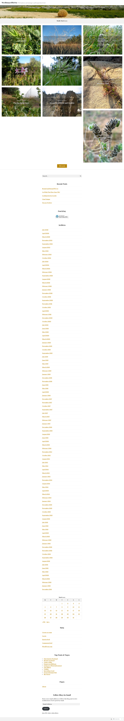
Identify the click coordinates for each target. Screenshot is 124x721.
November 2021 (47, 304)
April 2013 (45, 533)
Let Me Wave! (62, 72)
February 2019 (46, 371)
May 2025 (45, 251)
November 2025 (47, 240)
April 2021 (45, 311)
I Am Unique (46, 199)
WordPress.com (47, 646)
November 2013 (47, 508)
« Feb (43, 622)
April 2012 (45, 575)
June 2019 (45, 360)
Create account (47, 632)
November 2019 (47, 346)
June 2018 (45, 385)
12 (45, 610)
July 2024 (45, 261)
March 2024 (46, 268)
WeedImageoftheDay (9, 3)
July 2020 (45, 325)
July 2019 (45, 356)
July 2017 (45, 413)
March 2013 (46, 536)
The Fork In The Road (51, 659)
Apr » (48, 622)
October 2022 (46, 297)
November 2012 (47, 550)
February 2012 (46, 582)
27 (50, 617)
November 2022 (47, 293)
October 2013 (46, 512)
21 (56, 614)
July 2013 (45, 522)
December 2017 (47, 399)
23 (68, 614)
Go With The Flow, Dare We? (51, 192)
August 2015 (46, 459)
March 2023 (46, 282)
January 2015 (46, 476)
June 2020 (45, 328)
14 (56, 610)
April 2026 (45, 233)
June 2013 (45, 526)
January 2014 (46, 501)
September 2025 (47, 244)
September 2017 (47, 409)
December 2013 (47, 505)
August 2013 (46, 519)
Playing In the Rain (21, 103)
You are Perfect (47, 203)
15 (62, 610)
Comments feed (47, 643)
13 (50, 610)
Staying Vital (103, 41)
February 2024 (47, 272)
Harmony (21, 41)
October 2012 (46, 554)
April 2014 (45, 490)
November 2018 (47, 381)
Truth (62, 41)
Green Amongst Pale (50, 672)
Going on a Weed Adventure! (53, 665)
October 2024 (46, 258)
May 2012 (45, 572)
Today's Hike (48, 662)
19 (45, 614)
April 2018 (45, 392)
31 (73, 617)
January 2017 (46, 423)
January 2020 (46, 342)
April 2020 (45, 335)
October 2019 (46, 349)
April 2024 (45, 265)
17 (73, 610)
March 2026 (46, 237)
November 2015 (47, 452)
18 (79, 610)
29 (62, 617)
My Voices (47, 674)
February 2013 (46, 540)
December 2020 (47, 318)
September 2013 (47, 515)
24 (73, 614)
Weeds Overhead (49, 660)
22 (62, 614)
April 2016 (45, 441)
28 (56, 617)
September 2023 (47, 275)
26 (45, 617)
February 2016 (46, 448)
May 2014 (45, 487)
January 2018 (46, 395)
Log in (44, 636)
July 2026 (45, 230)
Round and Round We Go (50, 188)
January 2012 (46, 586)
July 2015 (45, 462)
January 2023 (46, 290)
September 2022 (47, 300)
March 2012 (46, 579)
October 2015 (46, 455)
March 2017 (46, 416)
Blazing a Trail (103, 83)
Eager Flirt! (21, 72)
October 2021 (46, 307)
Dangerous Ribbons (50, 664)
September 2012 (47, 557)
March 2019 (46, 367)
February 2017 (46, 420)
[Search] (80, 176)
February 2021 (46, 314)
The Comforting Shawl (103, 137)
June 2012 (45, 568)
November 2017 (47, 402)
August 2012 (46, 561)
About (44, 686)
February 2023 (47, 286)
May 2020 (45, 332)
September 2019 (47, 353)
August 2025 (46, 247)
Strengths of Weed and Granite (62, 103)
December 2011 (47, 589)
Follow (46, 708)
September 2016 (47, 431)
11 (79, 607)
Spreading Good (49, 671)
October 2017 (46, 406)
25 (79, 614)
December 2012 (47, 547)
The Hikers (47, 667)
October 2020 (46, 321)
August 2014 (46, 483)
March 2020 (46, 339)
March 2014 (46, 494)
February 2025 (47, 254)
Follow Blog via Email (62, 695)
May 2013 (45, 529)
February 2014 (46, 497)
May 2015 (45, 466)
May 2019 (45, 364)
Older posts (62, 166)
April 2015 (45, 469)
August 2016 (46, 434)
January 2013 (46, 543)
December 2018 (47, 378)
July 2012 (45, 564)
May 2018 (45, 388)
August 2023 (46, 279)
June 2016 (45, 438)
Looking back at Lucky (49, 195)
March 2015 (46, 473)
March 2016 (46, 445)
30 (68, 617)
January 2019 (46, 374)
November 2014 (47, 480)
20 (51, 614)
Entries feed (46, 639)
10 (73, 607)
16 (67, 610)
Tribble (46, 669)
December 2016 (47, 427)
